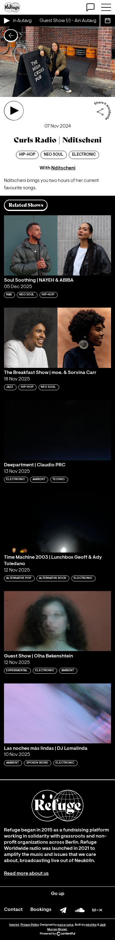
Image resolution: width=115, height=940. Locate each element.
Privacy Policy (30, 924)
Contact (13, 909)
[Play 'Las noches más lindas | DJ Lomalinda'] (57, 713)
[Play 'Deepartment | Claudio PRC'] (57, 430)
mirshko (91, 924)
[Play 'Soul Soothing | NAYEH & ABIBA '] (57, 245)
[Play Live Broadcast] (6, 20)
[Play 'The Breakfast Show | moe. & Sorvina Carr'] (57, 338)
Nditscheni (63, 168)
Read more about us (26, 873)
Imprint (14, 924)
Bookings (41, 909)
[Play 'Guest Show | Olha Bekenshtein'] (57, 621)
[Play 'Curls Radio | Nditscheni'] (14, 110)
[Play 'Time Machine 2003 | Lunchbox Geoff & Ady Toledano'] (57, 522)
